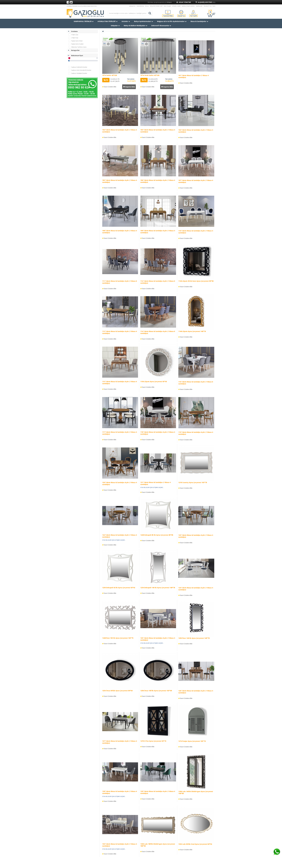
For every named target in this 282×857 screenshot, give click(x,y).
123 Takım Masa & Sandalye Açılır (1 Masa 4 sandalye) (195, 536)
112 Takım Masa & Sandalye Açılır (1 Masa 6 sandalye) (157, 282)
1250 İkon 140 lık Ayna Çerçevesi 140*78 (194, 638)
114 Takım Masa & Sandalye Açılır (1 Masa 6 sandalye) (157, 332)
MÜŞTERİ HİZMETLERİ (156, 6)
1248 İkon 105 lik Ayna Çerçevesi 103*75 (117, 638)
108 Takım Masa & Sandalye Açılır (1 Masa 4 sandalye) (119, 232)
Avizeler (125, 21)
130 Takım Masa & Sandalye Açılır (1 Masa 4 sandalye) (119, 845)
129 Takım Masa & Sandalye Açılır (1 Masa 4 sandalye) (157, 792)
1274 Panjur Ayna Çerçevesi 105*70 (192, 741)
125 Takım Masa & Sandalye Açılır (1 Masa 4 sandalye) (157, 639)
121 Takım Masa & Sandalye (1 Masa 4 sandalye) (155, 483)
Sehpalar (114, 25)
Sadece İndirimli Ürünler (79, 67)
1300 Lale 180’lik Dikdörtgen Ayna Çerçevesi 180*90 (157, 845)
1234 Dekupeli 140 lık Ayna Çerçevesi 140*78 (157, 588)
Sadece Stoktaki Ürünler (79, 73)
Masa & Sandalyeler (199, 21)
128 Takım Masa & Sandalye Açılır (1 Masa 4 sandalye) (119, 792)
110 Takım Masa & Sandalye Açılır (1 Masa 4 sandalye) (195, 232)
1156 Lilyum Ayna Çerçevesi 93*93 (153, 381)
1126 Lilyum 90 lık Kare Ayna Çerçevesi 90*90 (195, 281)
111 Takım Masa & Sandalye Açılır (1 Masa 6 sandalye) (119, 282)
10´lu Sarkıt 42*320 (109, 75)
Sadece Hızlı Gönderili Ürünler (81, 70)
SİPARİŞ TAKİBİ (176, 6)
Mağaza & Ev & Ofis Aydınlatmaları (171, 21)
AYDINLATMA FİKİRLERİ (107, 21)
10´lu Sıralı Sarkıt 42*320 (149, 75)
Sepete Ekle (130, 87)
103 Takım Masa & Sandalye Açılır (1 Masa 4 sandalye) (157, 131)
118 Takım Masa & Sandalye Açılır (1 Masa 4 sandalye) (157, 433)
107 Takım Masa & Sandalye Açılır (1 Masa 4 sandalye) (195, 181)
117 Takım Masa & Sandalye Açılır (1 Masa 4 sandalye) (119, 433)
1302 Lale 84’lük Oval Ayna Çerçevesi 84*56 (195, 844)
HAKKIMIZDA (140, 6)
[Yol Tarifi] (193, 12)
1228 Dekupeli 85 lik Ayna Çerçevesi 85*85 (156, 535)
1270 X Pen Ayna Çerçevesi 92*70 (153, 741)
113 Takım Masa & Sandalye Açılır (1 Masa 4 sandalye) (119, 332)
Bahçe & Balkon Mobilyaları (135, 25)
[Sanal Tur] (181, 12)
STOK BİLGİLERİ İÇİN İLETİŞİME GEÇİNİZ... (152, 487)
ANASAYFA (132, 6)
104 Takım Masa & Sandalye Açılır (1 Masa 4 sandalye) (195, 131)
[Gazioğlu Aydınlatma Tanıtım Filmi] (168, 12)
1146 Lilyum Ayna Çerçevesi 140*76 (192, 331)
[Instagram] (71, 2)
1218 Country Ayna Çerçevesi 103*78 (192, 482)
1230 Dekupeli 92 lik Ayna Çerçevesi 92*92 (118, 588)
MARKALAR (199, 6)
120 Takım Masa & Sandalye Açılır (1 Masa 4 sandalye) (119, 483)
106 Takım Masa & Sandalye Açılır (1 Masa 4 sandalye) (157, 181)
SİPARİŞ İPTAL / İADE (209, 6)
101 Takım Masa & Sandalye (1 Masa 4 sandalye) (193, 76)
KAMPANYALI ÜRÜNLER (83, 21)
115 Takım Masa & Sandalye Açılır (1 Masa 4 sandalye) (119, 382)
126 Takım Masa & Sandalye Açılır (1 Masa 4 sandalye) (195, 692)
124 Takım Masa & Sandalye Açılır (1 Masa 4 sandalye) (195, 589)
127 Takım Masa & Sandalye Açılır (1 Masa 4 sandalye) (119, 742)
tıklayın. (169, 2)
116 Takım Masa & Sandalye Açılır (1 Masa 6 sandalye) (195, 383)
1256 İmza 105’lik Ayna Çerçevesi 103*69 (156, 691)
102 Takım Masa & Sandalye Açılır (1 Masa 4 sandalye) (119, 131)
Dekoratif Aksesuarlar (160, 25)
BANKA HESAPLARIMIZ (188, 6)
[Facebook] (68, 2)
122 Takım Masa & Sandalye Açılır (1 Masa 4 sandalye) (119, 536)
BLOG (147, 6)
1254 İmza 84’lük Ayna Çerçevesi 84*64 (117, 691)
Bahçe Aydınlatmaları (142, 21)
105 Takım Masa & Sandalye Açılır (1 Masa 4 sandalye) (119, 181)
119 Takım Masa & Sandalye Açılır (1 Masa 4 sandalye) (195, 433)
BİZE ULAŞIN (167, 6)
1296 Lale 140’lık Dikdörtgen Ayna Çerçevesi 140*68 (195, 792)
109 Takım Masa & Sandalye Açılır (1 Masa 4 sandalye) (157, 232)
